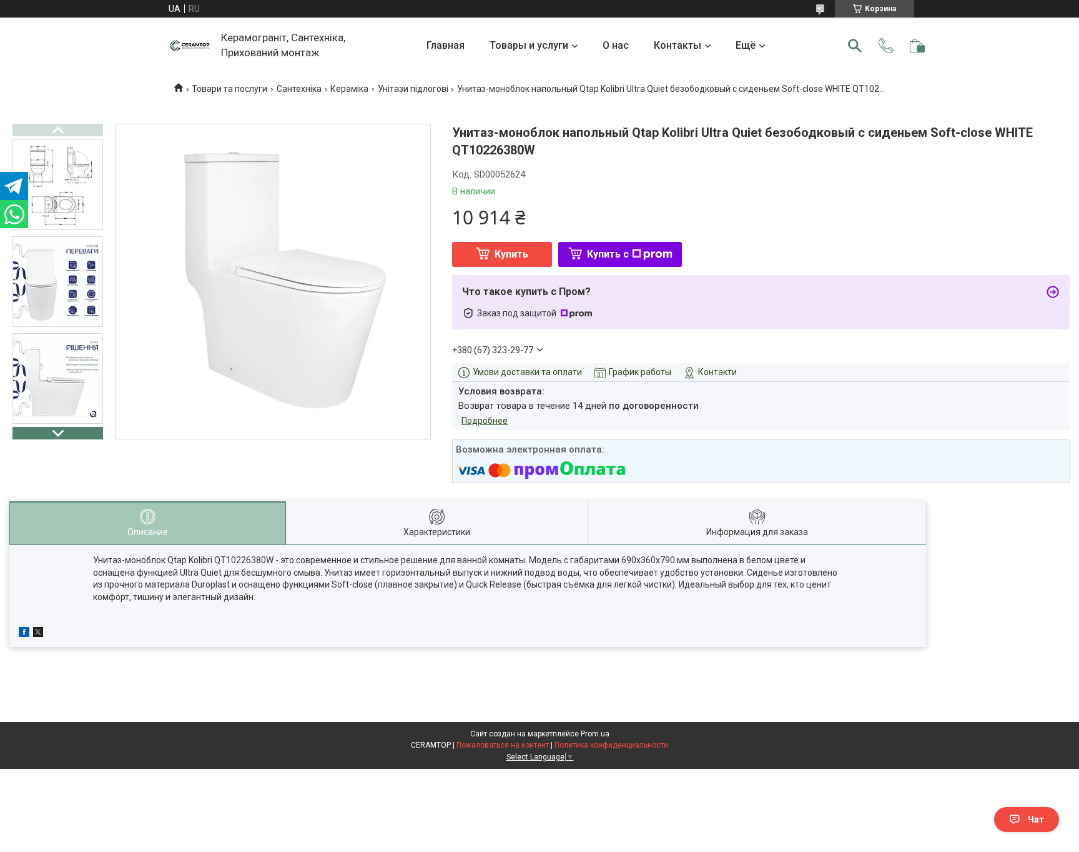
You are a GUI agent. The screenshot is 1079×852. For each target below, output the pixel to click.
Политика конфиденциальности (611, 745)
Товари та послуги (229, 89)
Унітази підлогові (413, 89)
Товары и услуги (529, 45)
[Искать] (854, 45)
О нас (616, 45)
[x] (38, 634)
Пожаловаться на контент (502, 745)
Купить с (608, 254)
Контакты (677, 45)
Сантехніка (299, 89)
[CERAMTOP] (190, 46)
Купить (511, 254)
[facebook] (24, 634)
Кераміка (349, 89)
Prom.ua (595, 733)
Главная (445, 45)
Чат (1036, 819)
